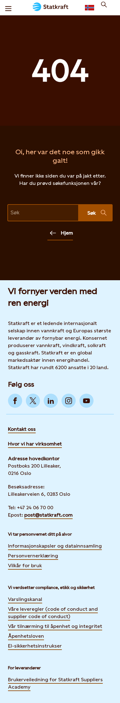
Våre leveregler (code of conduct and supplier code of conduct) (53, 612)
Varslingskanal (25, 599)
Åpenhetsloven (26, 636)
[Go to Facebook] (15, 401)
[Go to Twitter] (33, 401)
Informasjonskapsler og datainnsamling (55, 546)
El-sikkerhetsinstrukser (35, 646)
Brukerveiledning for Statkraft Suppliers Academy (55, 683)
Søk (91, 213)
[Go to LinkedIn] (51, 401)
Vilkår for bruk (25, 565)
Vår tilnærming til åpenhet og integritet (55, 626)
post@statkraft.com (48, 515)
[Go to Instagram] (69, 401)
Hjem (67, 233)
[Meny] (8, 7)
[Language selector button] (89, 7)
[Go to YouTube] (86, 401)
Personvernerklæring (33, 556)
